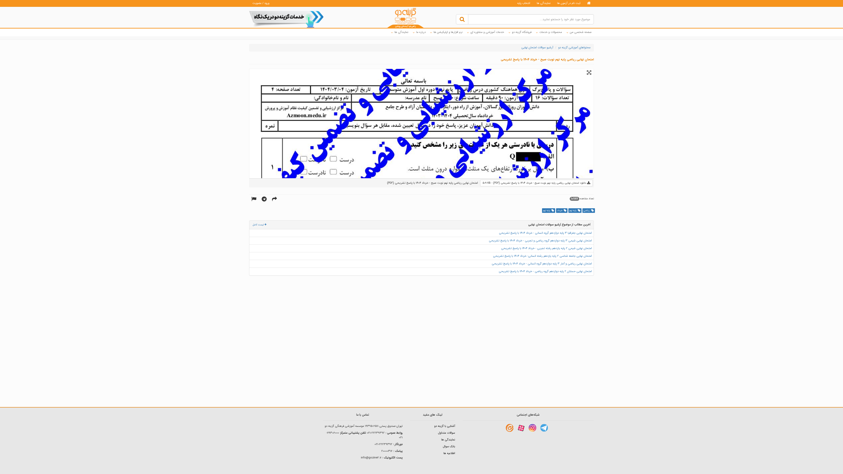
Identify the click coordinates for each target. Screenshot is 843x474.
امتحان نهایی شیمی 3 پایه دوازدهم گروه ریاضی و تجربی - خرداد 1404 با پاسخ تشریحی (540, 240)
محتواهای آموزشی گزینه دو (574, 47)
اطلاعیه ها (449, 453)
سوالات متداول (446, 433)
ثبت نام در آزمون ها (568, 3)
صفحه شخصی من (581, 32)
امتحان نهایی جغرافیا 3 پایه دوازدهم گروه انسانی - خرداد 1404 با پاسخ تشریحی (545, 233)
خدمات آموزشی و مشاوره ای (487, 32)
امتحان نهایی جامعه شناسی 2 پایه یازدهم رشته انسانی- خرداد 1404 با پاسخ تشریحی (542, 256)
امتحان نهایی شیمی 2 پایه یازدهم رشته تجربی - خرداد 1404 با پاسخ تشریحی (546, 248)
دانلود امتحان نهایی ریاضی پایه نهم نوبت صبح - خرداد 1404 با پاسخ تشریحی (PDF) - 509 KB (535, 183)
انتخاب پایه (523, 3)
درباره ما (421, 32)
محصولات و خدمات (550, 32)
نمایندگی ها (544, 3)
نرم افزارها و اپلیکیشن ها (448, 32)
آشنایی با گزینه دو (444, 426)
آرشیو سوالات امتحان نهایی (537, 47)
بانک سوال (449, 446)
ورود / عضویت (260, 3)
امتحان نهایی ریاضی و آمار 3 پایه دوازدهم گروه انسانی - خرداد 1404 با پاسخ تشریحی (542, 263)
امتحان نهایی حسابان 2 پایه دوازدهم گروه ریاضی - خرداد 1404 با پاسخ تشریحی (545, 271)
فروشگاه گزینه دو (521, 32)
